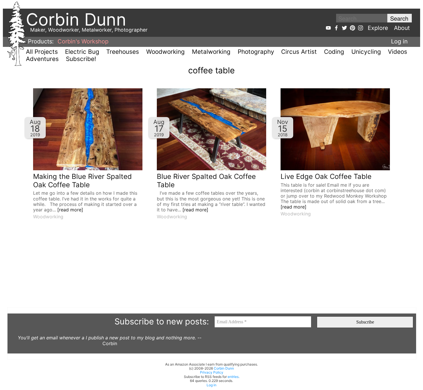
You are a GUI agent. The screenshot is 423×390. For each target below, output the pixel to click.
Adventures (42, 58)
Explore (378, 27)
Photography (256, 51)
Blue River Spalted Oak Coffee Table (206, 180)
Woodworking (165, 51)
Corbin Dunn (224, 368)
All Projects (42, 51)
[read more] (70, 210)
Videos (397, 51)
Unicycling (366, 51)
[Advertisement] (179, 267)
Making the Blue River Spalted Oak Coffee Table (82, 180)
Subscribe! (81, 58)
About (402, 27)
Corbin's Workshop (83, 41)
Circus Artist (299, 51)
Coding (334, 51)
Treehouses (122, 51)
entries (233, 376)
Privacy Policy (211, 372)
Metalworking (211, 51)
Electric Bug (82, 51)
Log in (399, 41)
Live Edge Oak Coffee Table (326, 176)
